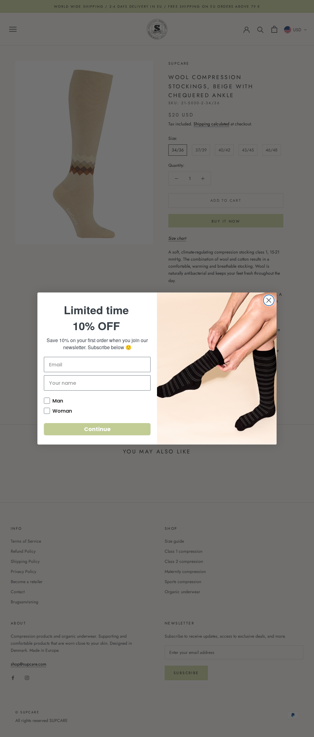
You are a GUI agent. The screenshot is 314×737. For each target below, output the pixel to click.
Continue (97, 429)
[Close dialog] (268, 300)
